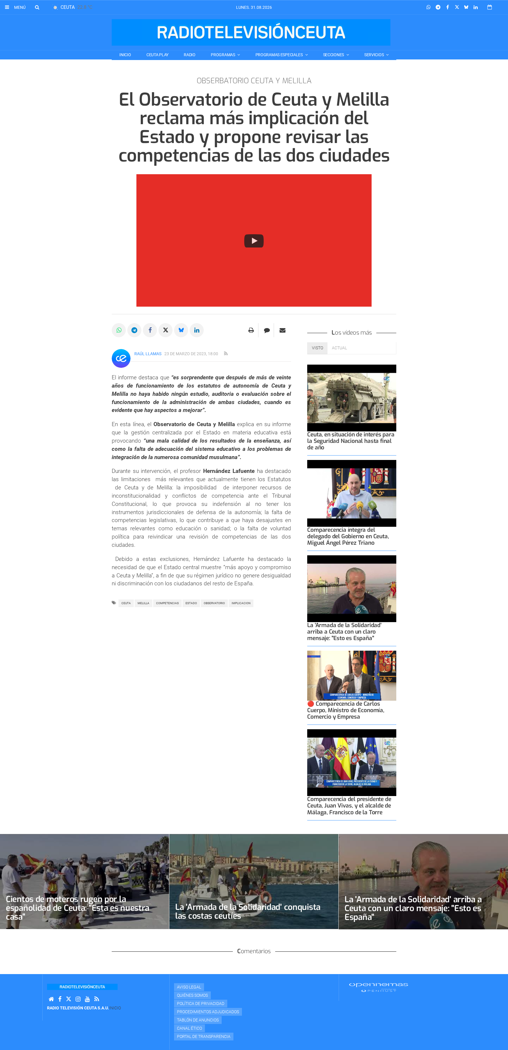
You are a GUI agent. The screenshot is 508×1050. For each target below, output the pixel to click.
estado (191, 603)
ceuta (126, 603)
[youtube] (87, 999)
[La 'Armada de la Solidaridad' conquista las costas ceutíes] (253, 881)
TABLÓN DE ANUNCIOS (198, 1020)
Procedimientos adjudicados (208, 1011)
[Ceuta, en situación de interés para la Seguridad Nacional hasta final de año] (351, 398)
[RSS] (96, 999)
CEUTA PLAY (157, 54)
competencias (167, 603)
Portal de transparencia (203, 1036)
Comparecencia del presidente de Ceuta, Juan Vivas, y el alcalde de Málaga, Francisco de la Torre (349, 805)
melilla (143, 603)
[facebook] (59, 999)
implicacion (241, 603)
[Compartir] (428, 7)
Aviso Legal (189, 987)
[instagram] (78, 999)
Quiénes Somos (192, 995)
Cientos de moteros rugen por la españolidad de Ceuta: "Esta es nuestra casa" (77, 908)
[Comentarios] (267, 330)
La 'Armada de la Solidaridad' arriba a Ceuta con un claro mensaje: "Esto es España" (344, 632)
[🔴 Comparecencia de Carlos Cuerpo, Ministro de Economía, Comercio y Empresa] (351, 676)
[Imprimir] (251, 330)
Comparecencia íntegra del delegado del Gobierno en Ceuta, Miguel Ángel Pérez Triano (348, 536)
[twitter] (68, 999)
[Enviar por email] (282, 330)
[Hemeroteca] (489, 7)
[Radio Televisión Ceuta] (251, 32)
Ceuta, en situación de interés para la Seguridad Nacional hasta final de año (350, 441)
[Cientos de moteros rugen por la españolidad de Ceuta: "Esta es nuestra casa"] (84, 881)
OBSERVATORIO (214, 603)
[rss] (225, 353)
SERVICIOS (374, 54)
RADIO (189, 54)
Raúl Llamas (147, 353)
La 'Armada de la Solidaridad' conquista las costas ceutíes (247, 911)
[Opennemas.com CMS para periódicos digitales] (378, 987)
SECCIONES (334, 54)
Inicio (125, 54)
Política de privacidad (200, 1003)
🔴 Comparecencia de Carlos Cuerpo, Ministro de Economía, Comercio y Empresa (345, 710)
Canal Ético (189, 1028)
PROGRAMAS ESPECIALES (279, 54)
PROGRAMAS (223, 54)
